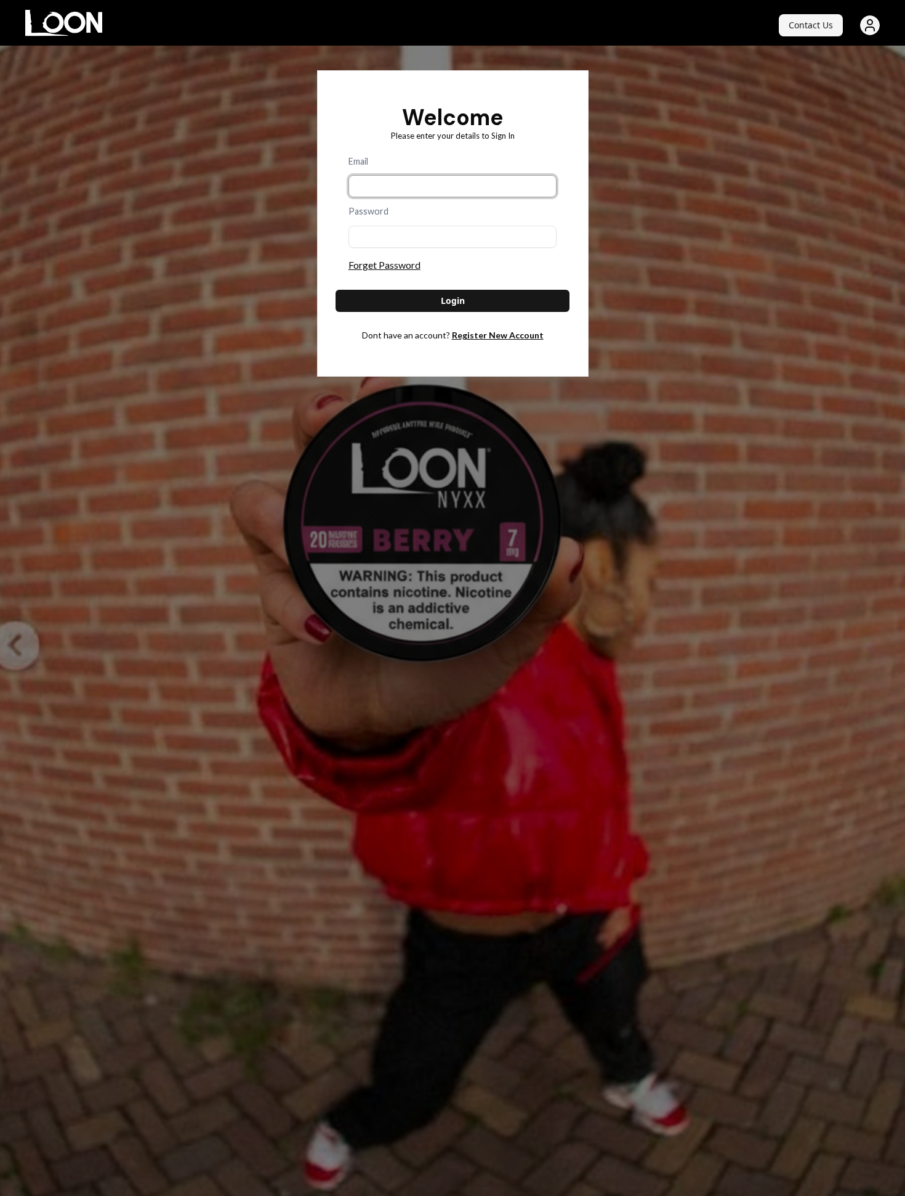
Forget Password (384, 265)
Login (453, 300)
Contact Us (811, 25)
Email (358, 161)
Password (368, 211)
